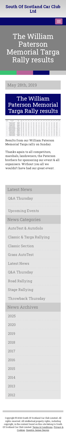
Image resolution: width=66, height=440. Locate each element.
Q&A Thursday (20, 198)
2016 (11, 360)
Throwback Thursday (26, 298)
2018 (11, 342)
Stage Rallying (20, 289)
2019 (11, 333)
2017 (11, 351)
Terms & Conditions (42, 427)
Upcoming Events (23, 210)
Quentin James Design (37, 430)
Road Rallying (20, 281)
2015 (11, 368)
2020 (12, 324)
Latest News (18, 263)
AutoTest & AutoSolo (25, 228)
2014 (11, 377)
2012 (11, 395)
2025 (12, 316)
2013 (11, 386)
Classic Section (21, 246)
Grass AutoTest (21, 254)
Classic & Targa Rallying (29, 237)
